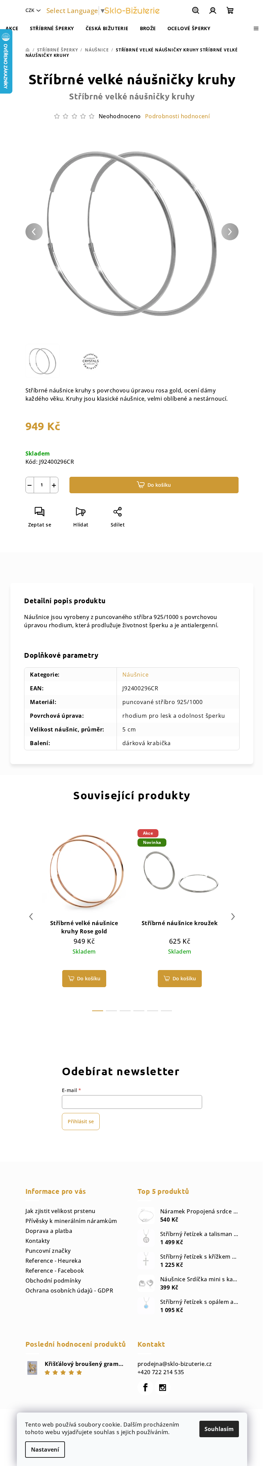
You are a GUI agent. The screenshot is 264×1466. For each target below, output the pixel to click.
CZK (29, 10)
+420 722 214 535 (161, 1372)
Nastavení (45, 1449)
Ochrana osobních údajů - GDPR (69, 1290)
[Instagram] (162, 1387)
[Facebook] (145, 1387)
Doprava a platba (48, 1231)
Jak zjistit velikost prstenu (60, 1211)
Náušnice (135, 674)
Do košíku (159, 485)
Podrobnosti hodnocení (177, 116)
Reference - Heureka (53, 1260)
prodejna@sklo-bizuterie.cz (175, 1364)
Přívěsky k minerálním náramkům (71, 1221)
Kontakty (37, 1241)
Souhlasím (219, 1429)
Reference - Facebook (54, 1270)
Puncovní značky (48, 1251)
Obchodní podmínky (53, 1280)
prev (30, 916)
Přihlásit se (81, 1121)
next (233, 916)
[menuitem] (12, 28)
